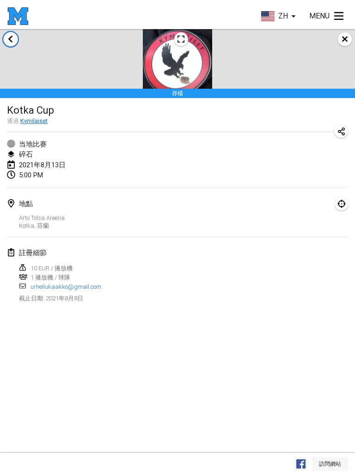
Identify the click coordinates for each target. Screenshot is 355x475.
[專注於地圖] (342, 204)
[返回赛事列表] (11, 39)
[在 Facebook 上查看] (300, 464)
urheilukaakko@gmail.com (66, 286)
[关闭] (345, 39)
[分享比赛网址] (341, 131)
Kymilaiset (34, 120)
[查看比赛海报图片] (181, 39)
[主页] (18, 16)
